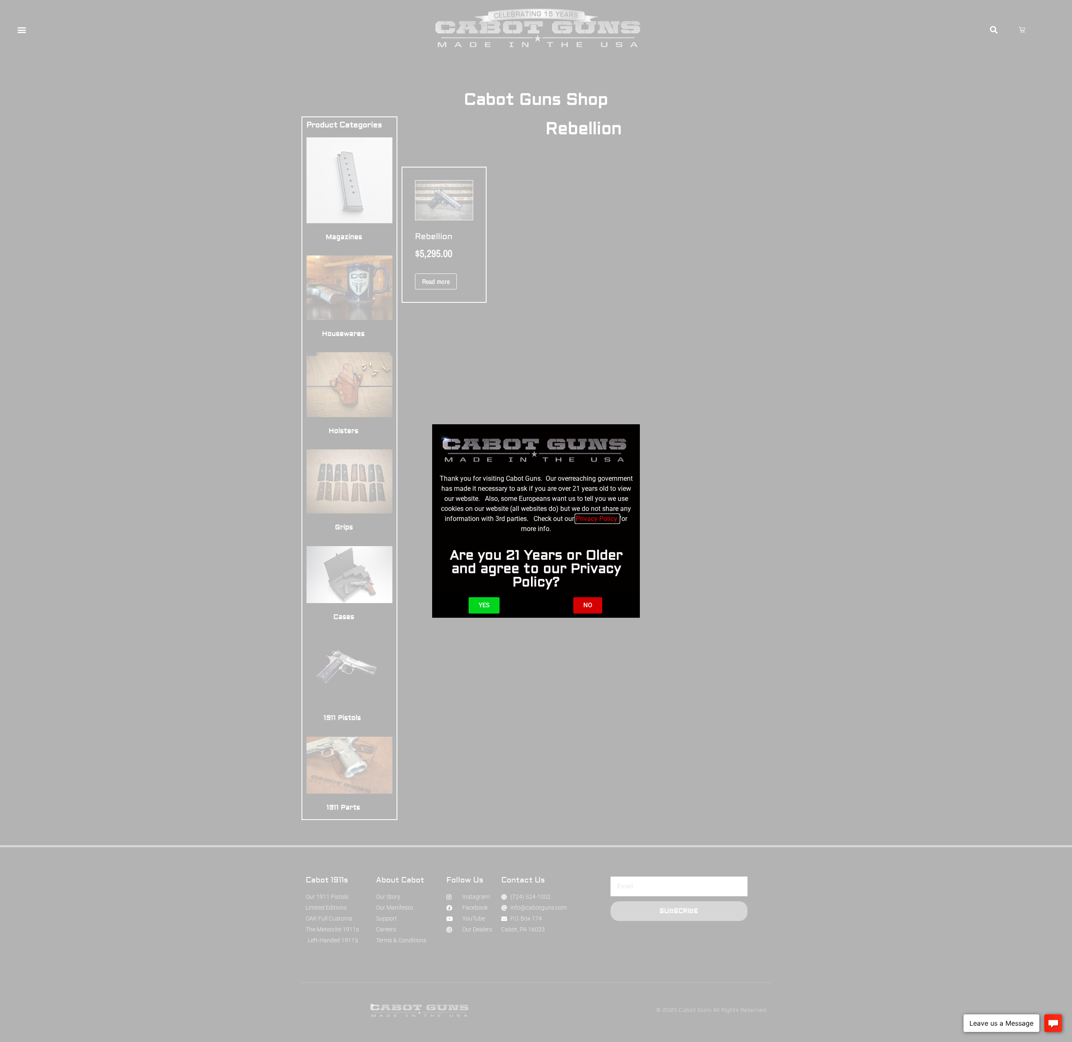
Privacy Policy (597, 519)
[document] (536, 521)
